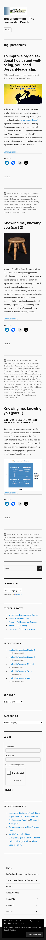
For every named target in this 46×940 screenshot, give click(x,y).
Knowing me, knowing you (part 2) (23, 225)
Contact (9, 911)
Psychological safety (22, 392)
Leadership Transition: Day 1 (20, 678)
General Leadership (11, 374)
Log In (9, 790)
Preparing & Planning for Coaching (23, 622)
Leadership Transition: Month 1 (21, 664)
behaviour (21, 201)
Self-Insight (30, 379)
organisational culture (11, 550)
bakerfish (13, 201)
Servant (19, 209)
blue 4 (6, 204)
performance (8, 207)
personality (18, 207)
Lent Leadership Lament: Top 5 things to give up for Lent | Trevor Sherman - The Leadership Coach (24, 816)
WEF (39, 550)
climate (11, 204)
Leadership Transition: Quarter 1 (22, 657)
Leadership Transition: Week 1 (21, 671)
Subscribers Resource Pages (19, 880)
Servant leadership (29, 395)
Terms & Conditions (10, 930)
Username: (9, 746)
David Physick (12, 193)
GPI (16, 387)
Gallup (15, 548)
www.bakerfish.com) (29, 119)
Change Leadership (22, 366)
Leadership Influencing (17, 376)
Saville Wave (16, 395)
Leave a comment (18, 212)
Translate (19, 594)
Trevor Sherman (15, 827)
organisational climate (32, 548)
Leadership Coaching (11, 199)
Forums (9, 886)
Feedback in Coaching (18, 625)
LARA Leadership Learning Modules (22, 874)
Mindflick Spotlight (10, 389)
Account (10, 905)
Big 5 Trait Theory (32, 201)
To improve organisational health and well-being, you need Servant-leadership (22, 62)
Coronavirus (8, 384)
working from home (11, 553)
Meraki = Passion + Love (19, 618)
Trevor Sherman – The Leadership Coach (19, 20)
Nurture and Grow (19, 379)
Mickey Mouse (35, 387)
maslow (26, 387)
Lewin (21, 387)
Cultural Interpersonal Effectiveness (27, 368)
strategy (7, 212)
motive (20, 389)
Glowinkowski (26, 204)
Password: (9, 755)
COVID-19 (17, 384)
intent (35, 204)
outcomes (24, 550)
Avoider (6, 201)
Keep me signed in (16, 764)
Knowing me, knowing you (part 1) (23, 410)
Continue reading (11, 151)
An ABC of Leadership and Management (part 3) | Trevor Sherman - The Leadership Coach (24, 837)
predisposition (9, 392)
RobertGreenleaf (10, 209)
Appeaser (24, 199)
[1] (29, 453)
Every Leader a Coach (12, 371)
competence (26, 545)
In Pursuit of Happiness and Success (23, 614)
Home (9, 867)
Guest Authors (12, 892)
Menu (7, 29)
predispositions (28, 207)
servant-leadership (30, 209)
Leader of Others (33, 196)
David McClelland (28, 384)
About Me (10, 898)
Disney (38, 384)
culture (17, 204)
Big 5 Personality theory (32, 382)
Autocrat (32, 199)
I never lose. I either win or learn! (22, 629)
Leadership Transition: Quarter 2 (22, 650)
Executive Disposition (29, 371)
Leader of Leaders (19, 196)
